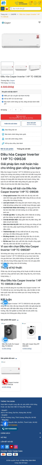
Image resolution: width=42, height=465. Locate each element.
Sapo (25, 463)
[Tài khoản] (35, 3)
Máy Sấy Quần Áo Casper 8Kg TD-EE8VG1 (10, 345)
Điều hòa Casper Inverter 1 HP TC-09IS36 (10, 383)
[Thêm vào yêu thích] (39, 22)
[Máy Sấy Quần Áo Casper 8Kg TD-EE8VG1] (10, 332)
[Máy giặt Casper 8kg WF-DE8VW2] (31, 332)
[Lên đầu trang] (39, 447)
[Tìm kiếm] (11, 8)
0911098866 (23, 4)
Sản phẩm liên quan (8, 320)
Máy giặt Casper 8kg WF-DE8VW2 (31, 345)
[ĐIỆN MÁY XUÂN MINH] (7, 3)
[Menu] (2, 8)
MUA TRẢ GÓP (31, 123)
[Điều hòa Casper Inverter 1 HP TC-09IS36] (10, 370)
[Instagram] (16, 447)
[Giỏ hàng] (39, 3)
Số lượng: (4, 110)
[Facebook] (2, 447)
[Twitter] (7, 447)
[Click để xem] (21, 41)
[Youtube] (11, 447)
